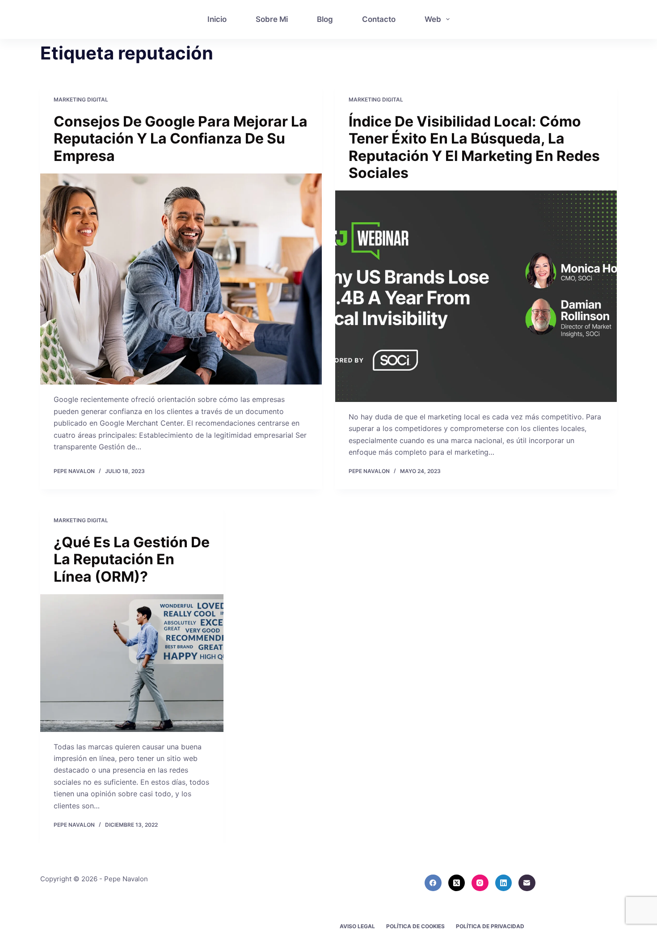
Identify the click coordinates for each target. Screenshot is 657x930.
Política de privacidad (490, 926)
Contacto (379, 19)
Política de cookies (415, 926)
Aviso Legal (357, 926)
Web (433, 19)
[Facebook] (433, 883)
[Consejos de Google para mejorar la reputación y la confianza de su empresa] (181, 279)
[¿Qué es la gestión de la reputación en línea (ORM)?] (131, 663)
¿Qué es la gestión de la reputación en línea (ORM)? (132, 559)
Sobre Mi (272, 19)
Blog (325, 19)
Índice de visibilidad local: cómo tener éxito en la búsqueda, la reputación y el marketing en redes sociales (474, 147)
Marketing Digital (81, 99)
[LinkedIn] (503, 883)
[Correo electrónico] (526, 883)
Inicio (217, 19)
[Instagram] (480, 883)
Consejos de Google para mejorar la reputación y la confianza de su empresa (180, 139)
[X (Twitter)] (456, 883)
